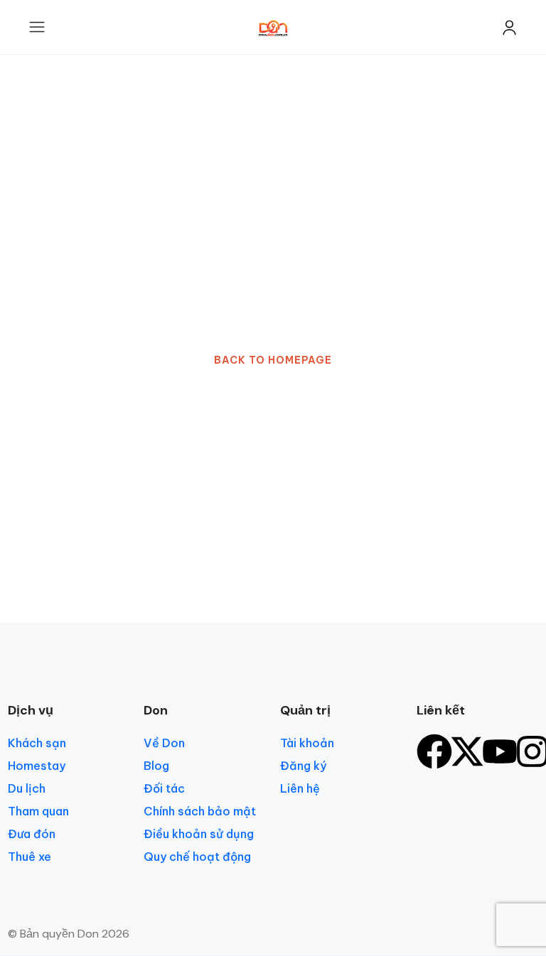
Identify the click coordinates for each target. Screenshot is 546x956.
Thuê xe (29, 856)
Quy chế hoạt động (197, 856)
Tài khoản (307, 743)
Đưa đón (31, 834)
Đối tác (164, 788)
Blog (156, 766)
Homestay (36, 766)
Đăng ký (303, 766)
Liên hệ (300, 788)
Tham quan (38, 811)
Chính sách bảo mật (200, 811)
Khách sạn (37, 743)
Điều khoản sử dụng (199, 834)
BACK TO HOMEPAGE (273, 360)
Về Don (164, 743)
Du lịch (27, 788)
